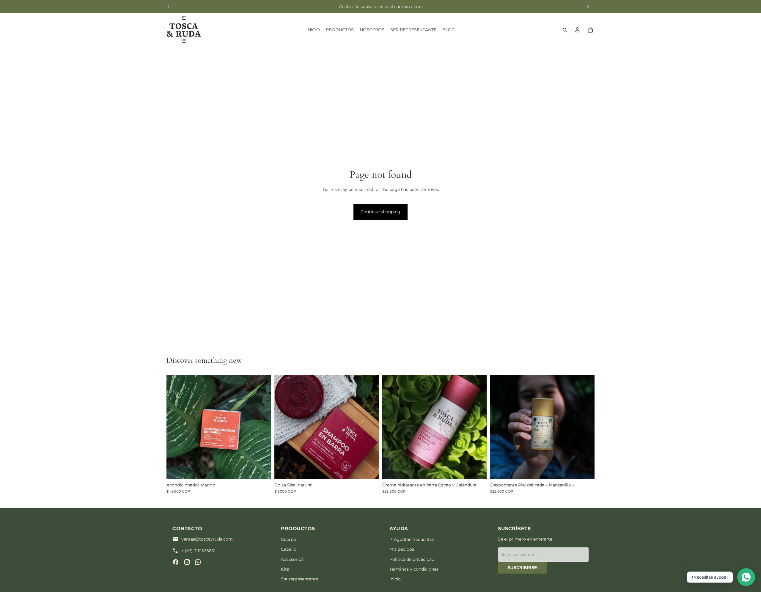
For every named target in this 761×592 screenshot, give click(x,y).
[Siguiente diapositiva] (588, 6)
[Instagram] (187, 562)
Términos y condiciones (413, 569)
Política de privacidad (411, 559)
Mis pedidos (401, 549)
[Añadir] (261, 470)
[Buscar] (564, 30)
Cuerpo (288, 539)
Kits (285, 569)
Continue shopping (380, 211)
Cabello (288, 549)
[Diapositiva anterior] (168, 6)
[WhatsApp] (198, 562)
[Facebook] (175, 562)
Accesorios (292, 559)
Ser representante (299, 579)
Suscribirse (522, 567)
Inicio (395, 579)
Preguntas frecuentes (411, 539)
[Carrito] (590, 30)
